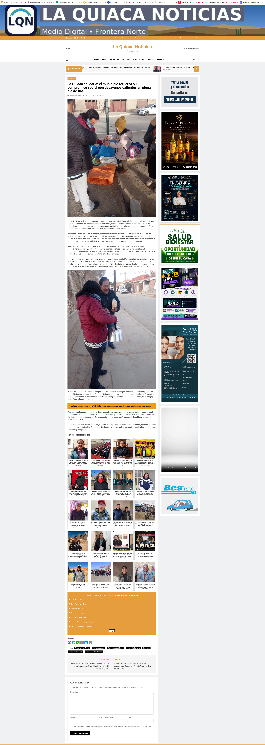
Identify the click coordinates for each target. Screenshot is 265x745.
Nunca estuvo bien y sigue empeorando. (84, 622)
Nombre (73, 718)
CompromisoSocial (82, 648)
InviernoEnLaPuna (133, 648)
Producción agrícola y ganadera (82, 626)
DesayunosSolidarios (115, 648)
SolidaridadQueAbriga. (94, 652)
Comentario (74, 692)
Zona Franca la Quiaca (78, 604)
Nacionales (114, 60)
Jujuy (104, 60)
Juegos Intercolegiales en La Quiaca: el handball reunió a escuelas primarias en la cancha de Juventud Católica (107, 67)
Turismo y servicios (77, 613)
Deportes (126, 60)
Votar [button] (111, 631)
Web (129, 718)
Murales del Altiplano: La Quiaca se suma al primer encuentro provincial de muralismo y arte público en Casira (147, 38)
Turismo (150, 60)
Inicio (96, 60)
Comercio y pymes (77, 599)
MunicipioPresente (76, 652)
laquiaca (146, 648)
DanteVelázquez (98, 648)
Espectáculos (138, 60)
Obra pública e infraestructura (81, 617)
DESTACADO (161, 60)
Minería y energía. (77, 608)
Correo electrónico (106, 718)
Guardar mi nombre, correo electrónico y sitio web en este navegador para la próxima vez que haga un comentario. (111, 727)
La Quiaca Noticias (132, 46)
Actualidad (71, 78)
